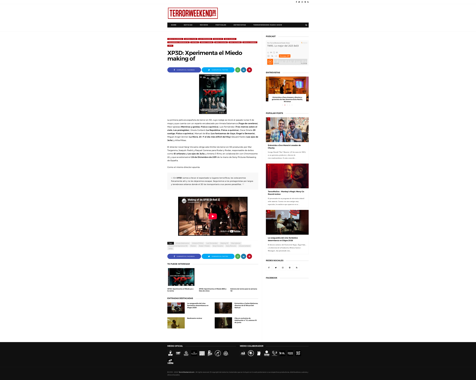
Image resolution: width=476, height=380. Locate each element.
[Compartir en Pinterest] (249, 69)
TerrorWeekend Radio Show (267, 25)
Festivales (221, 25)
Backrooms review (194, 318)
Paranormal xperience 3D (178, 42)
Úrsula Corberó (250, 42)
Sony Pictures (235, 42)
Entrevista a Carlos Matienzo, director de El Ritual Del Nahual (246, 305)
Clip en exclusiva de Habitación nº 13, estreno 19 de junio (246, 320)
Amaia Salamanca (175, 39)
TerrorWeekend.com (186, 372)
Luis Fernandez (205, 39)
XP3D (170, 45)
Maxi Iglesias (230, 39)
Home (173, 25)
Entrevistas (240, 25)
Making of (218, 39)
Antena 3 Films (190, 39)
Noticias (188, 25)
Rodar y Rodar (206, 42)
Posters (195, 42)
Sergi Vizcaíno (221, 42)
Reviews (204, 25)
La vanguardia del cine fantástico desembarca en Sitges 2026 (197, 305)
